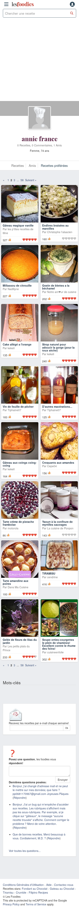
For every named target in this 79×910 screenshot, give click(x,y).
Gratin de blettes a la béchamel (55, 287)
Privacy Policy (11, 904)
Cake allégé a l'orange (17, 344)
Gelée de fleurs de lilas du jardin (20, 641)
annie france (40, 138)
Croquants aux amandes (58, 462)
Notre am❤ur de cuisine (61, 292)
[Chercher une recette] (71, 13)
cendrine (52, 577)
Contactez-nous (63, 885)
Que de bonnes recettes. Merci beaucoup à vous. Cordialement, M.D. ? (39, 836)
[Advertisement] (39, 61)
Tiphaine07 (14, 410)
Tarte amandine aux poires (15, 582)
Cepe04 (52, 466)
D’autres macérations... (57, 406)
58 (22, 180)
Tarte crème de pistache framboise (18, 523)
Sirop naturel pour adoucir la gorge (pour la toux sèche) (58, 347)
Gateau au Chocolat (62, 888)
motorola (13, 528)
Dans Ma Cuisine (18, 587)
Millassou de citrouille (17, 285)
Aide (49, 885)
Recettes (17, 165)
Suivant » (30, 180)
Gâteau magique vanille (18, 225)
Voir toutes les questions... (25, 851)
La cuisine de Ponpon (60, 528)
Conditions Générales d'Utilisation (23, 885)
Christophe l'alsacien (59, 232)
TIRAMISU (48, 573)
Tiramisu (8, 892)
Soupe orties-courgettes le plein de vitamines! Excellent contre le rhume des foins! (59, 644)
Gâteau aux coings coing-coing (20, 464)
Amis (32, 165)
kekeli (11, 348)
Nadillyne (13, 289)
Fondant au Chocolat (34, 888)
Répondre (20, 798)
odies (23, 4)
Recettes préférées (54, 165)
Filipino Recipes (38, 892)
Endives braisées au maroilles (55, 226)
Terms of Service (36, 904)
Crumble (21, 892)
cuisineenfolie (55, 652)
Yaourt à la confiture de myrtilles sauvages (57, 523)
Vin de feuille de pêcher (18, 406)
